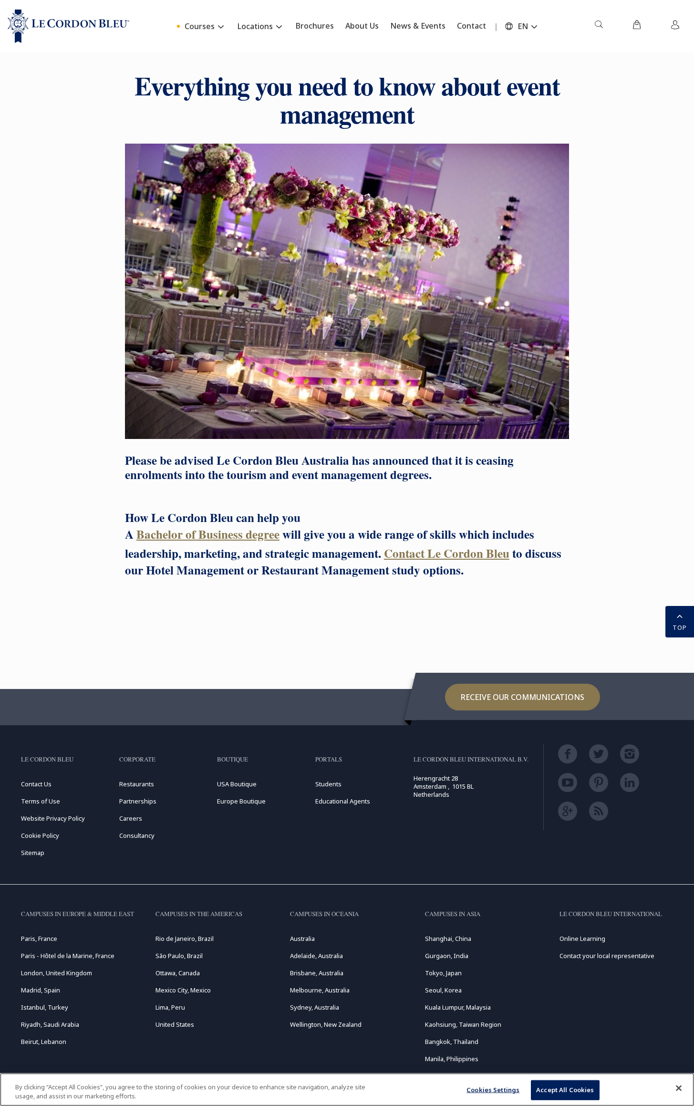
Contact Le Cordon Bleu (446, 553)
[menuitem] (599, 26)
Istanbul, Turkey (44, 1007)
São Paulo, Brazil (179, 955)
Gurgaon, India (446, 955)
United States (174, 1024)
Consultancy (137, 835)
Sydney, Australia (314, 1007)
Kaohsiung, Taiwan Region (463, 1024)
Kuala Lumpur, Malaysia (458, 1007)
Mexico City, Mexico (183, 990)
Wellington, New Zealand (326, 1024)
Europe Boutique (241, 801)
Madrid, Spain (40, 990)
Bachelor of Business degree (208, 534)
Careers (130, 818)
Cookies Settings (492, 1089)
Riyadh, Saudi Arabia (50, 1024)
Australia (302, 938)
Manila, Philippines (451, 1058)
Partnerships (137, 801)
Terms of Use (40, 801)
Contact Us (36, 784)
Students (328, 784)
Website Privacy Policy (53, 818)
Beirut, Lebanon (43, 1041)
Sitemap (32, 852)
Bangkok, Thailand (451, 1041)
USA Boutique (237, 784)
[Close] (678, 1088)
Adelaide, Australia (316, 955)
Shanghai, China (448, 938)
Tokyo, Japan (443, 973)
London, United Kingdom (56, 973)
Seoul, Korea (443, 990)
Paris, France (39, 938)
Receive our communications (522, 697)
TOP (680, 627)
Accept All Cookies (565, 1089)
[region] (347, 1089)
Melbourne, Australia (320, 990)
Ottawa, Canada (177, 973)
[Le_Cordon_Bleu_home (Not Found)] (68, 26)
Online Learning (582, 938)
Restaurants (136, 784)
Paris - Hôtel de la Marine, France (67, 955)
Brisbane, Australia (316, 973)
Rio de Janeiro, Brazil (184, 938)
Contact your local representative (606, 955)
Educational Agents (342, 801)
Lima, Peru (170, 1007)
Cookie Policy (40, 835)
